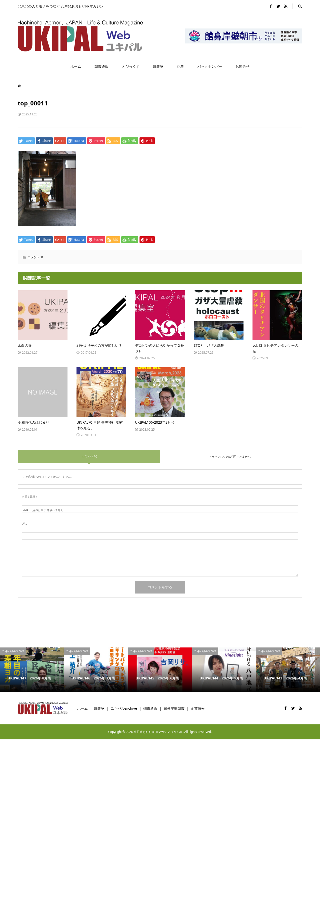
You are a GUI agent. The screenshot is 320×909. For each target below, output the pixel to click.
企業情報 (198, 708)
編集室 (158, 66)
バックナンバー (210, 66)
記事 (180, 66)
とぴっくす (131, 66)
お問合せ (243, 66)
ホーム (75, 66)
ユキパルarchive (124, 708)
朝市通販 (101, 66)
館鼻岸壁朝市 (174, 708)
